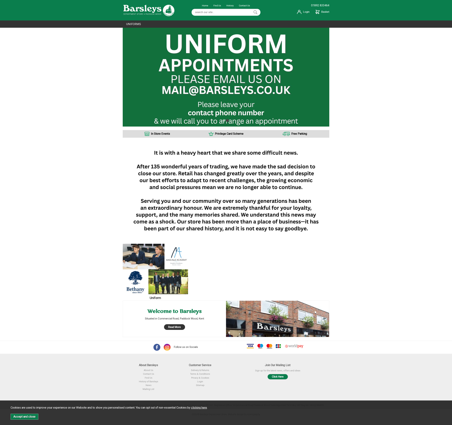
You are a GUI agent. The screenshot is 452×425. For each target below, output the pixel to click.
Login (306, 11)
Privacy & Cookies (200, 377)
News (148, 385)
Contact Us (244, 5)
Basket (325, 11)
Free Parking (299, 133)
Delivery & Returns (200, 370)
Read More (174, 327)
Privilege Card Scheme (229, 133)
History (230, 5)
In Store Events (160, 133)
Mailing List (148, 389)
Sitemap (200, 385)
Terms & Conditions (200, 374)
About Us (148, 370)
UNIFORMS (133, 24)
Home (205, 5)
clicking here (199, 407)
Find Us (217, 5)
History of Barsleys (148, 381)
